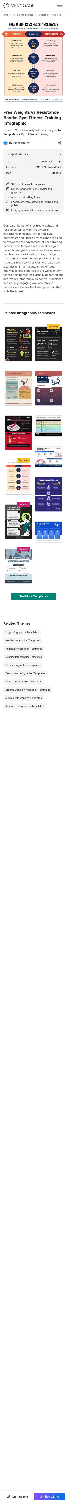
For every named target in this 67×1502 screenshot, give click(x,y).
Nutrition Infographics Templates (23, 648)
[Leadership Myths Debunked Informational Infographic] (48, 388)
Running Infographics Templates (23, 656)
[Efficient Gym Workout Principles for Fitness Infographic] (48, 532)
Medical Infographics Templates (23, 697)
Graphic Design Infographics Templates (27, 689)
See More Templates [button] (33, 596)
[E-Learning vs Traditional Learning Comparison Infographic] (48, 494)
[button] (17, 1496)
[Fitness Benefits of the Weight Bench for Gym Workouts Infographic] (18, 433)
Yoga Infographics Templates (22, 632)
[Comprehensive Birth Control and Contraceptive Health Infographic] (48, 426)
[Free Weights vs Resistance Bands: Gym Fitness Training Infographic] (18, 477)
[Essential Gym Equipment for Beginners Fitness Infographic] (48, 456)
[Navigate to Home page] (18, 5)
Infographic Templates (49, 15)
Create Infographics (23, 15)
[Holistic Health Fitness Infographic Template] (18, 522)
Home (5, 15)
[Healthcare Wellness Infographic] (18, 566)
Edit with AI (52, 1496)
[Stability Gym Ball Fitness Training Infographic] (18, 344)
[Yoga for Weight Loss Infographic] (18, 388)
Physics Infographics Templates (23, 681)
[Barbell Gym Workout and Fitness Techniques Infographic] (48, 344)
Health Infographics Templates (22, 640)
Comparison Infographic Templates (25, 673)
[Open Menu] (60, 5)
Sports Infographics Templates (22, 665)
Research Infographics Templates (24, 706)
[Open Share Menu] (60, 143)
